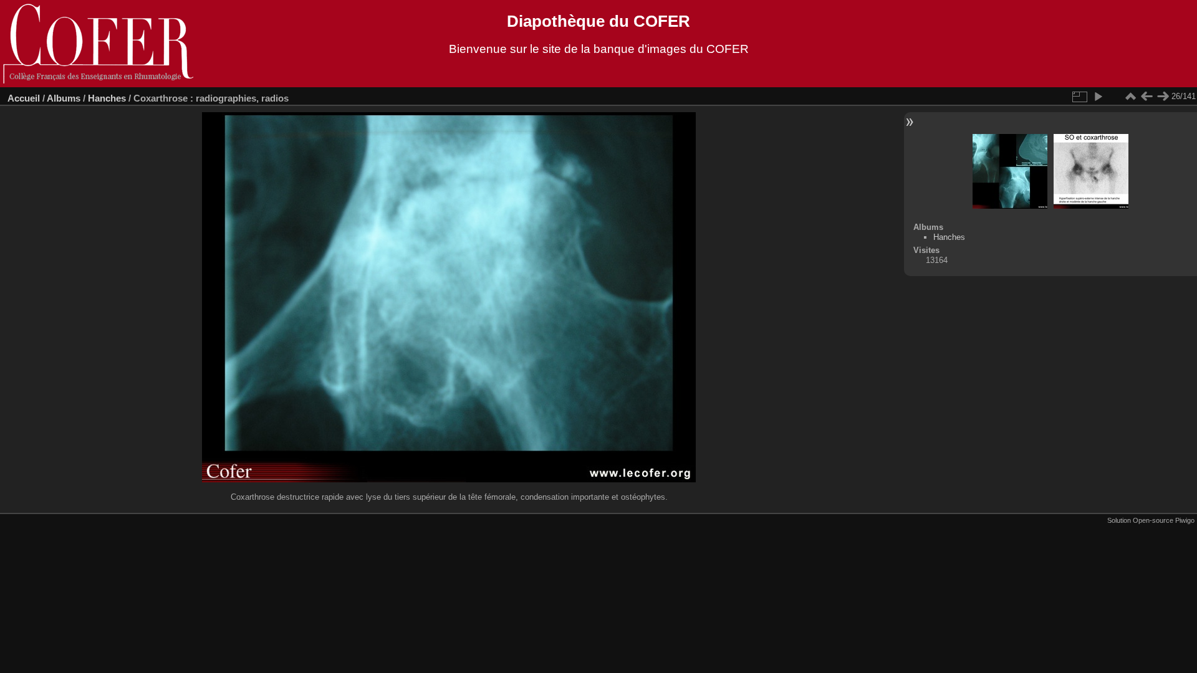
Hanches (107, 98)
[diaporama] (1098, 96)
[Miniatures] (1130, 96)
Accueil (23, 98)
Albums (63, 98)
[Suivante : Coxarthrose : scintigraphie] (1163, 96)
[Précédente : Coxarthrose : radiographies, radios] (1146, 96)
